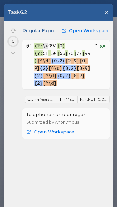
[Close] (107, 12)
